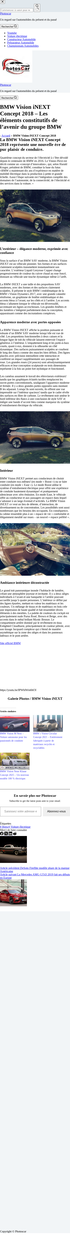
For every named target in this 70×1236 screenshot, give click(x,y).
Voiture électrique (17, 36)
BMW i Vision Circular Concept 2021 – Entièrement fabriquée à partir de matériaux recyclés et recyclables (47, 740)
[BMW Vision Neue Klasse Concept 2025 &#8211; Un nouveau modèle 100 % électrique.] (15, 761)
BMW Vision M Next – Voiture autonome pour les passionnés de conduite (13, 737)
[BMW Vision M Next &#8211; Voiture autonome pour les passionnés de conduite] (15, 723)
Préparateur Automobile (20, 42)
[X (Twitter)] (6, 834)
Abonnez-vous (56, 811)
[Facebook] (2, 834)
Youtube (12, 32)
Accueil (5, 135)
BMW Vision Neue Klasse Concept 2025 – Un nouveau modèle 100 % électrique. (14, 775)
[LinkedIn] (11, 834)
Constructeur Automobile (21, 39)
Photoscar (5, 13)
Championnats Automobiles (23, 45)
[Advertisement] (35, 1069)
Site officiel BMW (10, 643)
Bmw (4, 826)
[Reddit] (15, 834)
